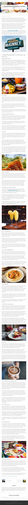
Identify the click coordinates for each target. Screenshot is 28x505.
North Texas (14, 476)
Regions (16, 476)
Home (1, 13)
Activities (5, 476)
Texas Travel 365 (4, 1)
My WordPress (11, 503)
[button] (26, 1)
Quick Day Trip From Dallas (13, 30)
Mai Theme (21, 503)
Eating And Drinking (10, 476)
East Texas (7, 476)
